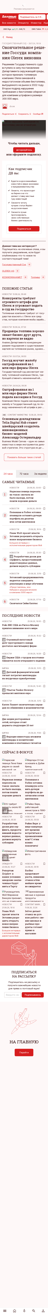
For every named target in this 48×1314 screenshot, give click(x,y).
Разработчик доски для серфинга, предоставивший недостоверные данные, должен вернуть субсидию (12, 833)
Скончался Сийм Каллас (24, 603)
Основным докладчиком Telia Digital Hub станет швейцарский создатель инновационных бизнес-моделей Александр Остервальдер (21, 428)
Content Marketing (17, 415)
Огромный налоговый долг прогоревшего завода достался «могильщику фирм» (19, 642)
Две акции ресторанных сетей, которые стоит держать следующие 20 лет (18, 722)
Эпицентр (23, 22)
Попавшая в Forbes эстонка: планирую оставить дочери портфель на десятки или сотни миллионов (34, 789)
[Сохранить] (44, 487)
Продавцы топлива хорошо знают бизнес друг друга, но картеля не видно (23, 334)
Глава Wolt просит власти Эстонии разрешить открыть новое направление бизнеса (26, 536)
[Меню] (5, 1311)
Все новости (9, 22)
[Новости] (14, 1311)
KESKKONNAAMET (12, 277)
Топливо (35, 277)
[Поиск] (33, 1311)
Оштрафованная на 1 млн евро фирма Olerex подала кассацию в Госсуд (22, 393)
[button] (12, 994)
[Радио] (24, 1311)
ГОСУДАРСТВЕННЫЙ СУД (14, 43)
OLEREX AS (8, 271)
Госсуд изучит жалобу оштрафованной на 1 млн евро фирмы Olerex (20, 364)
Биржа (5, 668)
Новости (7, 294)
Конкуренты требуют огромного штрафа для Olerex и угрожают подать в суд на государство (22, 303)
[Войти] (43, 1311)
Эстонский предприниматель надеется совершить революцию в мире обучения (26, 580)
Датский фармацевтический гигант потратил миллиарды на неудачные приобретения (20, 675)
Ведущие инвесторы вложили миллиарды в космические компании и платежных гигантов (21, 739)
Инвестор (36, 22)
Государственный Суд (14, 264)
